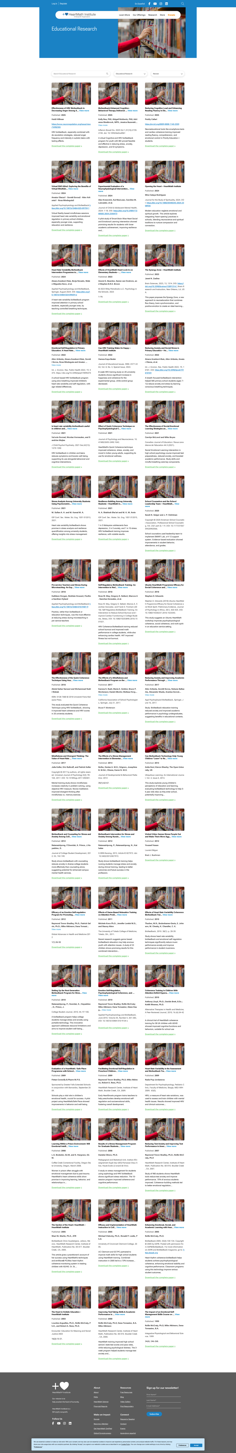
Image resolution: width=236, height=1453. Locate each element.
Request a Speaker (127, 1419)
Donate (171, 15)
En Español (140, 3)
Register (63, 3)
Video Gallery (125, 1402)
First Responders (126, 1406)
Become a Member (101, 1424)
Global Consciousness (102, 1433)
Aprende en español (128, 1433)
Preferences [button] (38, 1447)
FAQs (96, 1397)
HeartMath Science (101, 1402)
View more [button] (84, 110)
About (96, 1392)
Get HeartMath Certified (103, 1429)
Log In (54, 3)
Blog (122, 1397)
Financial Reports (100, 1406)
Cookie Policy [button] (125, 1444)
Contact (123, 1424)
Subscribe (154, 1414)
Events (122, 1429)
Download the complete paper (66, 146)
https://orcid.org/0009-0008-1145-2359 (162, 124)
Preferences (182, 1445)
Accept (196, 1445)
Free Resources (126, 1392)
